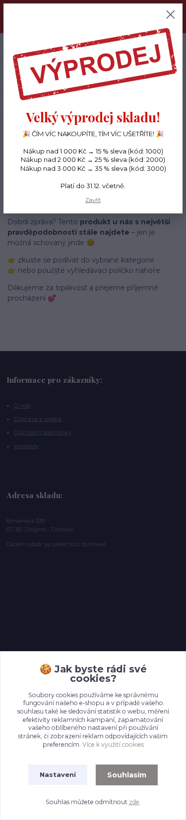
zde (134, 802)
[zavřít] (171, 15)
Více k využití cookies (113, 744)
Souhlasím (126, 774)
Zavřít (93, 200)
